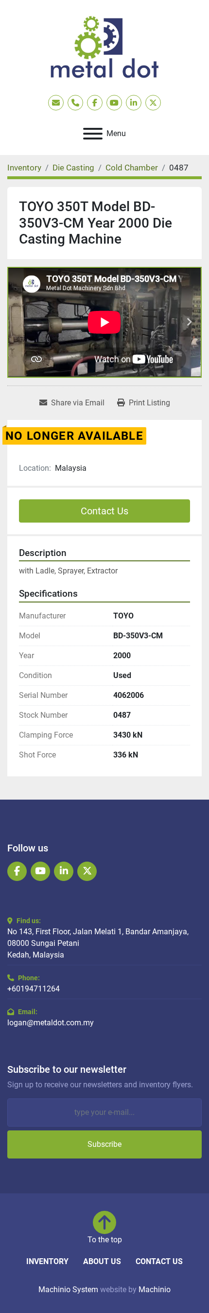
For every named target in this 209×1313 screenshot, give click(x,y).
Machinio (155, 1289)
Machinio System (68, 1289)
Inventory (47, 1261)
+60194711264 (33, 988)
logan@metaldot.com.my (50, 1022)
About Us (102, 1261)
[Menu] (93, 133)
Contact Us (104, 511)
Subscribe (104, 1144)
